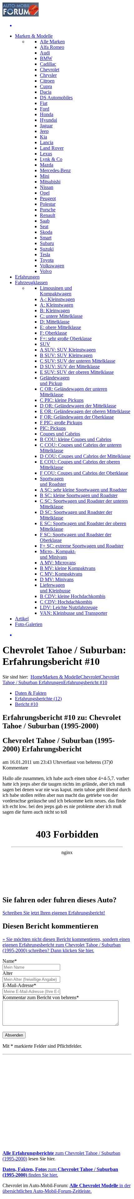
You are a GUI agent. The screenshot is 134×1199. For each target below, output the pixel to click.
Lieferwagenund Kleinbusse (55, 587)
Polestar (47, 204)
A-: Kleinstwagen (57, 299)
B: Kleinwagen (55, 310)
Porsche (47, 209)
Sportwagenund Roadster (53, 481)
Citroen (47, 80)
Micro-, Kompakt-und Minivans (58, 554)
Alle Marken (52, 41)
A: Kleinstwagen (56, 305)
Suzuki (47, 249)
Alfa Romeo (52, 47)
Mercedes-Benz (55, 170)
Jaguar (46, 125)
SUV (45, 344)
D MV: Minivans (57, 579)
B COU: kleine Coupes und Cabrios (75, 439)
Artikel (22, 618)
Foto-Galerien (28, 624)
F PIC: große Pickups (61, 422)
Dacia (45, 92)
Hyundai (48, 120)
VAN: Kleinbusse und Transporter (73, 613)
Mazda (46, 164)
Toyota (47, 260)
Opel (45, 192)
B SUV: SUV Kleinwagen (66, 355)
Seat (44, 226)
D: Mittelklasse (54, 321)
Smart (45, 237)
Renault (47, 215)
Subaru (47, 243)
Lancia (46, 142)
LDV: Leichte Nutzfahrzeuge (69, 607)
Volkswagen (52, 265)
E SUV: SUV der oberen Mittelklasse (77, 372)
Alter (7, 973)
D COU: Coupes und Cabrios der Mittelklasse (85, 456)
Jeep (44, 131)
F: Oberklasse (53, 333)
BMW (46, 58)
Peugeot (48, 198)
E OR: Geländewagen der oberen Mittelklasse (85, 411)
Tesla (45, 254)
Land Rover (52, 148)
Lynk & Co (51, 159)
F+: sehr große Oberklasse (66, 338)
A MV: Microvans (58, 562)
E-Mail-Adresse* (19, 985)
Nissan (46, 187)
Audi (45, 52)
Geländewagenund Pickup (54, 380)
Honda (46, 114)
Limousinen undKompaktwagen (56, 290)
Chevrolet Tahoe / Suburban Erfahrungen (60, 679)
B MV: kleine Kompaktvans (67, 568)
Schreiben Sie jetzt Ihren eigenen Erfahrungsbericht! (53, 912)
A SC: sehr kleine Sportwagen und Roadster (83, 489)
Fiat (43, 103)
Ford (44, 108)
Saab (45, 220)
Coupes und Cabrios (60, 433)
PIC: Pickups (53, 428)
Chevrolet (49, 69)
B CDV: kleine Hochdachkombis (72, 596)
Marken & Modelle (34, 36)
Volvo (46, 271)
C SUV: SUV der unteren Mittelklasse (77, 361)
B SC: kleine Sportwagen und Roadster (78, 495)
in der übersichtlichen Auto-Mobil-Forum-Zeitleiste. (66, 1188)
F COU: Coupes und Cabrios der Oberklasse (84, 473)
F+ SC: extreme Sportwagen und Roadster (81, 545)
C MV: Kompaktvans (61, 573)
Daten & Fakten (30, 693)
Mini (44, 176)
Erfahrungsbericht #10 (85, 682)
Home (37, 676)
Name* (9, 961)
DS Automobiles (56, 97)
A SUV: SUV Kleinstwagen (68, 349)
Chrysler (48, 75)
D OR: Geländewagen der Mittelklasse (78, 405)
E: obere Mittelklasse (60, 327)
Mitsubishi (50, 181)
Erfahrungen (27, 277)
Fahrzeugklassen (31, 282)
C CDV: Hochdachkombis (66, 601)
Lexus (46, 153)
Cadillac (48, 64)
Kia (43, 136)
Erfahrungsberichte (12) (38, 698)
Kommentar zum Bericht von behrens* (40, 997)
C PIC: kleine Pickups (62, 400)
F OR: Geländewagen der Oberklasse (77, 417)
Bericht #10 (26, 704)
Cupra (46, 86)
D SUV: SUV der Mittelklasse (70, 366)
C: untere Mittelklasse (61, 316)
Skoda (46, 232)
